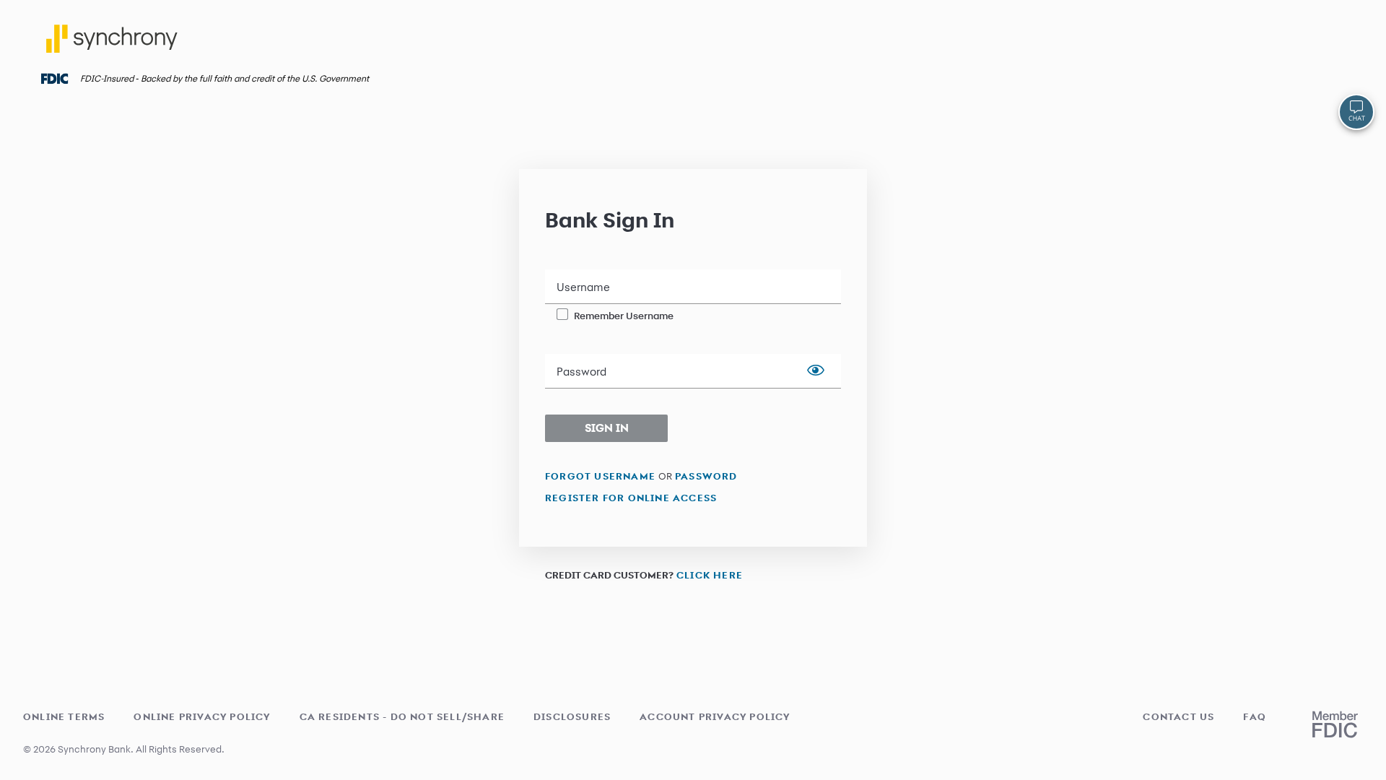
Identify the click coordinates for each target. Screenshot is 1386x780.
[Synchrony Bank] (114, 44)
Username (583, 287)
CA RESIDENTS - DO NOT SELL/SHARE (402, 716)
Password (581, 371)
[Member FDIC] (1335, 724)
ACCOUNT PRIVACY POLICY (715, 716)
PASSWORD (706, 475)
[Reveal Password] (815, 371)
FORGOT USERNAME (600, 475)
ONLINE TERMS (64, 716)
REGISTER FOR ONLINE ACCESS (631, 497)
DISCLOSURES (572, 716)
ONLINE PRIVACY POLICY (202, 716)
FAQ (1254, 716)
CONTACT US (1178, 716)
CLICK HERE (709, 574)
